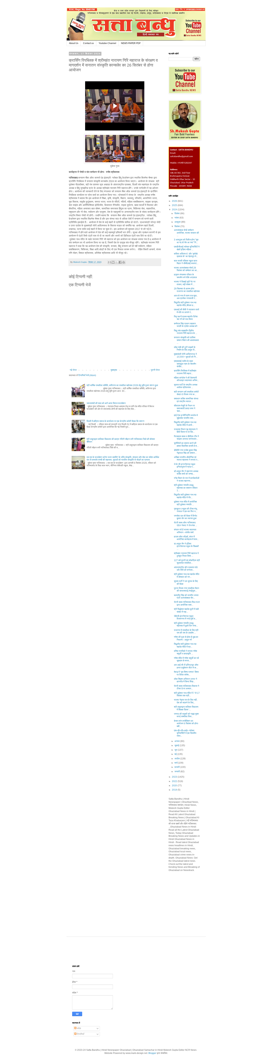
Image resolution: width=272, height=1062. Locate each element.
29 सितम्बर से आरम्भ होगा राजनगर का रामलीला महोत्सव (187, 290)
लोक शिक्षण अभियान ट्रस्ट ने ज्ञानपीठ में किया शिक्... (185, 680)
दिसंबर (177, 213)
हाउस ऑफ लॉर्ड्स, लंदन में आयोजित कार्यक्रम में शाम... (186, 538)
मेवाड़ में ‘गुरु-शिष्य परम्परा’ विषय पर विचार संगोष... (186, 673)
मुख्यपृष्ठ (114, 370)
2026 (175, 201)
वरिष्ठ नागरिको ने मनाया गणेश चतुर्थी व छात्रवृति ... (185, 652)
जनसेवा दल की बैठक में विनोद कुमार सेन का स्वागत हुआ (185, 517)
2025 (175, 205)
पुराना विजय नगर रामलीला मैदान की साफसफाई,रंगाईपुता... (186, 589)
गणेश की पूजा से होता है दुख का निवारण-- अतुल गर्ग (186, 638)
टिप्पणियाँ (80, 1034)
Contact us (88, 43)
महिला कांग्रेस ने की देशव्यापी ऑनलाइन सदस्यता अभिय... (186, 379)
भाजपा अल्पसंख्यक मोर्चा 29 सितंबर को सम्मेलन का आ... (186, 269)
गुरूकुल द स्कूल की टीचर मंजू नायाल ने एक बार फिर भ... (185, 510)
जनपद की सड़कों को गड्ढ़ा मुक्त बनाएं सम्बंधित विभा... (186, 715)
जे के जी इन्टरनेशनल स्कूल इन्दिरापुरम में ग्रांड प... (184, 465)
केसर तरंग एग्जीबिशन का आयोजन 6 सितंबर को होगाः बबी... (186, 724)
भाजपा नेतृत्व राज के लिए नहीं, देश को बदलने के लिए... (185, 701)
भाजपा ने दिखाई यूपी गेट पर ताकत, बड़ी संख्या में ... (184, 283)
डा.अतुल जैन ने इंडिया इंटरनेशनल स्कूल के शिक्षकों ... (186, 546)
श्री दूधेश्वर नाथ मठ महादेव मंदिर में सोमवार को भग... (186, 575)
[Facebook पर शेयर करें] (120, 262)
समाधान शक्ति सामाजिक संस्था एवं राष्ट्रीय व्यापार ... (186, 399)
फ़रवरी (177, 767)
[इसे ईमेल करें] (109, 262)
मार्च (176, 763)
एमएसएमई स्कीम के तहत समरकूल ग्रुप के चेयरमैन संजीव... (185, 364)
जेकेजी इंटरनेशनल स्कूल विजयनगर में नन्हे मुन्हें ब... (185, 617)
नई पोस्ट (73, 370)
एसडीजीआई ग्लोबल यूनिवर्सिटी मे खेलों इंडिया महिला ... (186, 248)
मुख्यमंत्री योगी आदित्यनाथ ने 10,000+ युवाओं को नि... (185, 355)
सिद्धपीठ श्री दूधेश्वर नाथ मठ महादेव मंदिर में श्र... (185, 645)
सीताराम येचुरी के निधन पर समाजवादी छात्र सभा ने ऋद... (184, 408)
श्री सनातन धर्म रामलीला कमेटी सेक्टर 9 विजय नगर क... (186, 393)
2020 (175, 785)
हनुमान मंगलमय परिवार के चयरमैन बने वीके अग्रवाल (185, 275)
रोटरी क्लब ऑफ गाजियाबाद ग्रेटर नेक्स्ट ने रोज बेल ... (185, 523)
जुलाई (177, 745)
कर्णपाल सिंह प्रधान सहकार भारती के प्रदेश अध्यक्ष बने (185, 324)
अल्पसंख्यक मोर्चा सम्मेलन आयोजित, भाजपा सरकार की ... (186, 233)
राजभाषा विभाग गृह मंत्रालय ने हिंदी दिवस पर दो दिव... (185, 430)
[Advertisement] (196, 900)
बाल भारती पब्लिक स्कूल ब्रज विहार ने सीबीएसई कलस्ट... (186, 262)
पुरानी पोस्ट (155, 370)
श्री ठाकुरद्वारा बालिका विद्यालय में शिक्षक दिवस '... (186, 708)
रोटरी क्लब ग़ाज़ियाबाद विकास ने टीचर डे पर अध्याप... (186, 687)
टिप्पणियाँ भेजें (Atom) (87, 375)
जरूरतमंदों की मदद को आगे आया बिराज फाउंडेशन (106, 403)
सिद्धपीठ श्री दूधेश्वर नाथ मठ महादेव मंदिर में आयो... (185, 423)
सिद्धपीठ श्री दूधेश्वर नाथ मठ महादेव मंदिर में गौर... (185, 496)
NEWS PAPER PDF (131, 43)
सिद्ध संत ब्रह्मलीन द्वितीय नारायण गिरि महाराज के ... (185, 331)
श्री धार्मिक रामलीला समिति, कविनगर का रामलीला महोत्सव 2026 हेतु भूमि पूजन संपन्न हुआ (122, 385)
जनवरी (177, 771)
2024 (175, 209)
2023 (175, 777)
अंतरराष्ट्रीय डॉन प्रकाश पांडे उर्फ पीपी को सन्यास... (185, 568)
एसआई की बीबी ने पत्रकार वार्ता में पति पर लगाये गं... (187, 310)
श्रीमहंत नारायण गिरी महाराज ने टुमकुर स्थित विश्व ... (186, 554)
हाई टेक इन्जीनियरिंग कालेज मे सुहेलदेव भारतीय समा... (186, 416)
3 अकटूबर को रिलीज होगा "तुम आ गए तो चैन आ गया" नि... (186, 241)
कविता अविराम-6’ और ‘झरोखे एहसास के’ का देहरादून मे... (186, 255)
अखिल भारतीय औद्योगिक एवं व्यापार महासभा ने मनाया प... (186, 458)
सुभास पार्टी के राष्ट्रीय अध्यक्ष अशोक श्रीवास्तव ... (185, 386)
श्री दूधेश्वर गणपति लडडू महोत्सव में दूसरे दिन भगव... (186, 624)
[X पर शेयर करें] (116, 262)
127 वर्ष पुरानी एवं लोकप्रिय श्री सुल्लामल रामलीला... (187, 561)
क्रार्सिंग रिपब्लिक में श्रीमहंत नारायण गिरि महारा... (185, 372)
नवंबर (176, 217)
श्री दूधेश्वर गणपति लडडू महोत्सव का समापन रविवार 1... (185, 488)
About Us (73, 43)
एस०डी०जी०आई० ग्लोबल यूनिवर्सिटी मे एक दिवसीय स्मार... (185, 733)
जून (176, 750)
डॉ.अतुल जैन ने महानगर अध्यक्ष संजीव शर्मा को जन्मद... (186, 472)
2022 (175, 781)
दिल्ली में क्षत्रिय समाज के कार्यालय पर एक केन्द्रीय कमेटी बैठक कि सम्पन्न (115, 421)
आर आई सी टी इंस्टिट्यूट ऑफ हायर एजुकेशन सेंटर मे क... (186, 666)
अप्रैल (177, 758)
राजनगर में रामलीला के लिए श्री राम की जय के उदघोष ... (186, 631)
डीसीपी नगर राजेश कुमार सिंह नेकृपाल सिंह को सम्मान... (185, 451)
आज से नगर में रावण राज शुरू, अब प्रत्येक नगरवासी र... (185, 297)
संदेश (78, 1028)
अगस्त (177, 741)
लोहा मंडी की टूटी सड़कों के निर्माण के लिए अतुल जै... (185, 348)
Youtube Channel (107, 43)
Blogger (152, 1053)
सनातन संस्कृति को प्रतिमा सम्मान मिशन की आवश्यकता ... (186, 340)
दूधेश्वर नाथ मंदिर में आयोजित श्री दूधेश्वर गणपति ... (185, 503)
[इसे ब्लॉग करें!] (113, 262)
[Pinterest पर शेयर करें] (123, 262)
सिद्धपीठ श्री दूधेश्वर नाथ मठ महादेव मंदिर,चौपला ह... (185, 303)
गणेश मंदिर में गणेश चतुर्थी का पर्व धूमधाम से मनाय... (186, 659)
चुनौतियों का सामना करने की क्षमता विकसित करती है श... (186, 444)
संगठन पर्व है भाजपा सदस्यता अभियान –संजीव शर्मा (185, 530)
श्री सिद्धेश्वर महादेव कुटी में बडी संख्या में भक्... (186, 610)
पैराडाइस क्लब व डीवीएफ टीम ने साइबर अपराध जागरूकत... (186, 437)
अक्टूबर (177, 222)
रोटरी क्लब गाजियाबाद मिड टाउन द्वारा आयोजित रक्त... (187, 603)
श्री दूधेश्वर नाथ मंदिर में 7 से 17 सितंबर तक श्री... (187, 694)
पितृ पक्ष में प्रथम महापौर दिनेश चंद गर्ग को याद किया (186, 317)
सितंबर (177, 226)
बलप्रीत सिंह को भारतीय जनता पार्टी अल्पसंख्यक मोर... (186, 596)
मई (175, 754)
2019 (175, 790)
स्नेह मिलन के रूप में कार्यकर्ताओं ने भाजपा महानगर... (186, 479)
